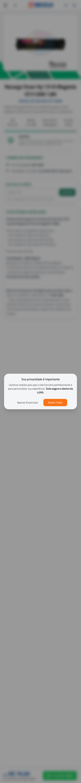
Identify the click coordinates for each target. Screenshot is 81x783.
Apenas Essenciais (27, 402)
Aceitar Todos (55, 402)
